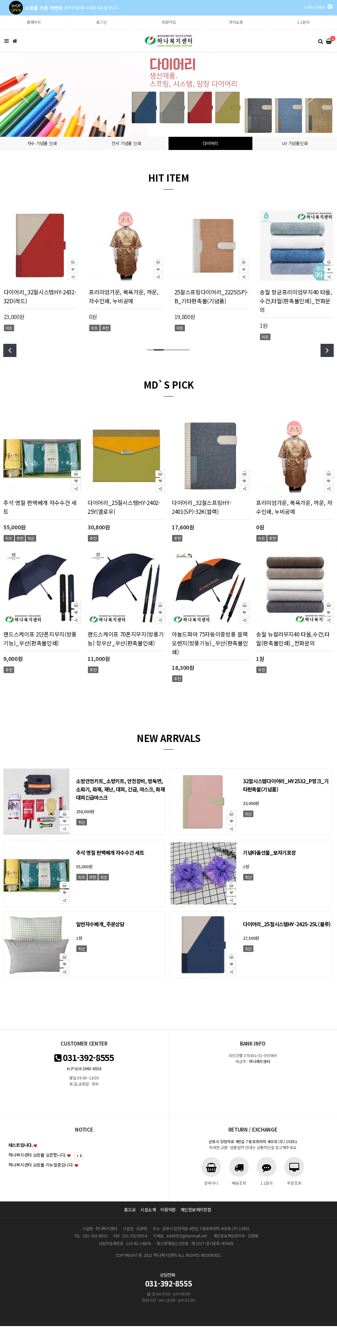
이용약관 (168, 1209)
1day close (315, 7)
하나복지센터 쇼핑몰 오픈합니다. (37, 1155)
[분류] (6, 41)
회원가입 (169, 22)
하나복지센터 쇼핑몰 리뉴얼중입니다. (41, 1165)
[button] (309, 94)
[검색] (320, 41)
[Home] (14, 41)
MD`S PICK (168, 384)
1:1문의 (303, 22)
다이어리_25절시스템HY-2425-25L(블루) (287, 924)
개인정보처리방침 (195, 1209)
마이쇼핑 (236, 22)
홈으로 (130, 1209)
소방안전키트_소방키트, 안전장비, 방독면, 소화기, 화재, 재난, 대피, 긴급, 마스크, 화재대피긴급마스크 (120, 789)
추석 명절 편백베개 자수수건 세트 (110, 852)
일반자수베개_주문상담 (100, 924)
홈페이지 (34, 22)
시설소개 (148, 1209)
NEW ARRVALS (168, 738)
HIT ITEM (168, 177)
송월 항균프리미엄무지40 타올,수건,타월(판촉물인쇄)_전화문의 (210, 301)
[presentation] (9, 350)
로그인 (101, 22)
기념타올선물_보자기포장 (269, 852)
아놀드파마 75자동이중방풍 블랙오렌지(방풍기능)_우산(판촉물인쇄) (210, 643)
